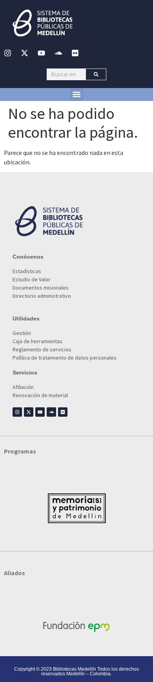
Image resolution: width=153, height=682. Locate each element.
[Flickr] (74, 53)
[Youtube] (41, 53)
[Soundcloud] (58, 53)
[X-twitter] (24, 53)
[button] (76, 94)
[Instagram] (7, 53)
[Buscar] (96, 74)
